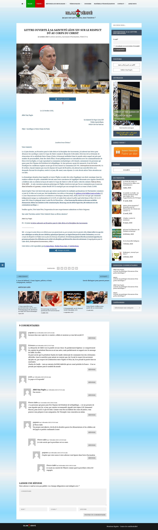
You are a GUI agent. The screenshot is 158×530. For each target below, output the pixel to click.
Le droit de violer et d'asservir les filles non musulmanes (131, 183)
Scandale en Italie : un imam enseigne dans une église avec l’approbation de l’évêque (132, 195)
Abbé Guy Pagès (39, 390)
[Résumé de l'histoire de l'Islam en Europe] (116, 233)
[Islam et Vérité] (79, 18)
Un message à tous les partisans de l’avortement (50, 309)
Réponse (91, 338)
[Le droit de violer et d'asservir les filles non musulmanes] (116, 185)
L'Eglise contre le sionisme (129, 219)
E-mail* (115, 39)
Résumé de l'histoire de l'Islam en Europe (131, 230)
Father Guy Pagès (126, 70)
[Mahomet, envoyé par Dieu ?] (116, 256)
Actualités (126, 170)
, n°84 (41, 241)
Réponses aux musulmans (55, 4)
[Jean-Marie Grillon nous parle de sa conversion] (96, 297)
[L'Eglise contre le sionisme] (116, 222)
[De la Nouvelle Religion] (116, 245)
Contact (120, 4)
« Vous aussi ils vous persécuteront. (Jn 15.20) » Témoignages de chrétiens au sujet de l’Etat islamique (27, 308)
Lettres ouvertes (55, 37)
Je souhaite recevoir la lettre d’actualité (127, 46)
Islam (30, 4)
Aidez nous (132, 4)
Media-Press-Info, (61, 246)
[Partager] (2, 265)
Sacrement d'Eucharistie (70, 37)
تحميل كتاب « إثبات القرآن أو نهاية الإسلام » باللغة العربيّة (126, 133)
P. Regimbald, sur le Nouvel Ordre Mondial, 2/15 (73, 309)
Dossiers (87, 4)
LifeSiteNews (74, 246)
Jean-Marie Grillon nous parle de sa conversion (95, 307)
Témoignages (75, 4)
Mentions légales (113, 526)
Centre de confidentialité (129, 526)
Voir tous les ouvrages (126, 128)
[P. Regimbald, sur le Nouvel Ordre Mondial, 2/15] (74, 298)
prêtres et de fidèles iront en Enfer (88, 193)
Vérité (38, 4)
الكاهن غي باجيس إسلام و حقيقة (126, 65)
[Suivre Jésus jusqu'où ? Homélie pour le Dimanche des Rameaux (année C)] (116, 209)
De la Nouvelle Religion (131, 241)
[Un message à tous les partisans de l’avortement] (51, 298)
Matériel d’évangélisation (104, 4)
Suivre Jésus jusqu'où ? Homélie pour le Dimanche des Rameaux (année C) (131, 208)
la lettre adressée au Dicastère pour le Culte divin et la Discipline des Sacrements (59, 223)
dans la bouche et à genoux (31, 186)
